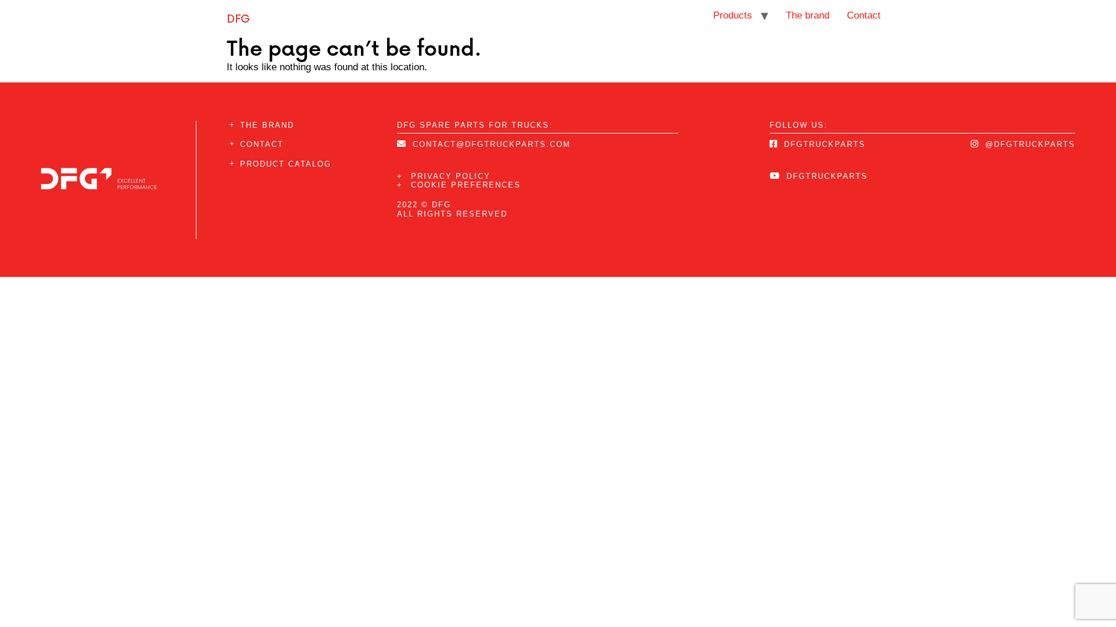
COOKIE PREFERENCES (459, 185)
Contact (864, 15)
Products (732, 15)
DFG (238, 18)
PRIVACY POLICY (444, 176)
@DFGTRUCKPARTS (1028, 144)
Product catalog (285, 164)
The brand (807, 15)
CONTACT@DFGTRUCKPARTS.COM (490, 144)
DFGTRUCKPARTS (823, 144)
